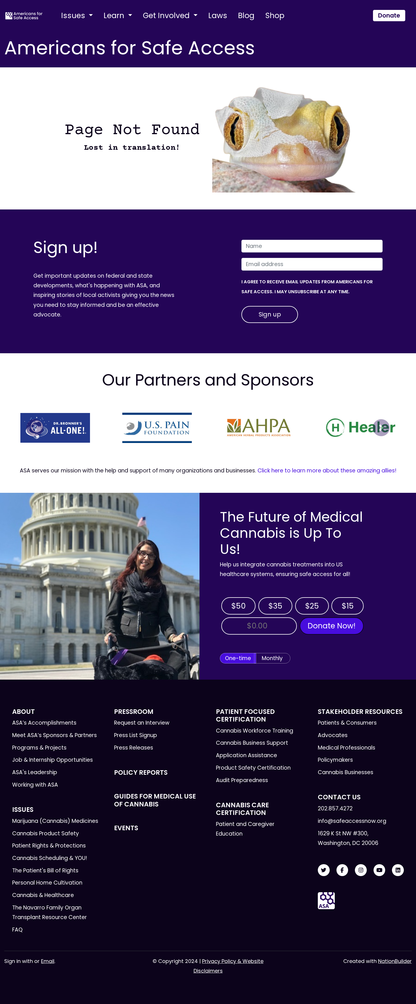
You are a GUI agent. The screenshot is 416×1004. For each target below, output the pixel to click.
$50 (238, 606)
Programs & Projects (39, 748)
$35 (275, 606)
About (23, 711)
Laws (217, 15)
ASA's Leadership (34, 772)
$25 (312, 606)
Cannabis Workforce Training (254, 731)
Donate (389, 15)
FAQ (17, 930)
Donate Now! (331, 625)
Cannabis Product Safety (45, 833)
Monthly (272, 658)
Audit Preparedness (242, 780)
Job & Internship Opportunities (52, 760)
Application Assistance (246, 755)
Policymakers (335, 760)
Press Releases (133, 748)
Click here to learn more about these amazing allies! (327, 470)
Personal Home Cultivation (47, 883)
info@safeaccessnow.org (352, 821)
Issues (74, 15)
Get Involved (167, 15)
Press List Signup (135, 735)
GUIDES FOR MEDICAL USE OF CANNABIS (155, 800)
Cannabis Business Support (252, 743)
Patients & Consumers (347, 723)
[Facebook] (342, 870)
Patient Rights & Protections (49, 845)
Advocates (333, 735)
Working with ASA (35, 785)
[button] (34, 428)
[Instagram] (361, 870)
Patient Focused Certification (245, 715)
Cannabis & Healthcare (43, 895)
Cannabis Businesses (345, 772)
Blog (246, 15)
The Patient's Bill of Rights (45, 870)
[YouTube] (379, 870)
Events (126, 827)
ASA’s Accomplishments (44, 723)
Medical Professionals (346, 748)
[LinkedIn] (398, 870)
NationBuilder (395, 961)
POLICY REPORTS (141, 772)
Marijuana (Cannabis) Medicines (55, 821)
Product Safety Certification (253, 768)
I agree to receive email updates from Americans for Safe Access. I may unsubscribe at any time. (307, 287)
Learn (115, 15)
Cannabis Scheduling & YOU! (49, 858)
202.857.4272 (335, 808)
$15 (348, 606)
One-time (238, 658)
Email (47, 961)
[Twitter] (324, 870)
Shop (274, 15)
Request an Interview (142, 723)
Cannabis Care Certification (242, 808)
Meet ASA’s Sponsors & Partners (54, 735)
